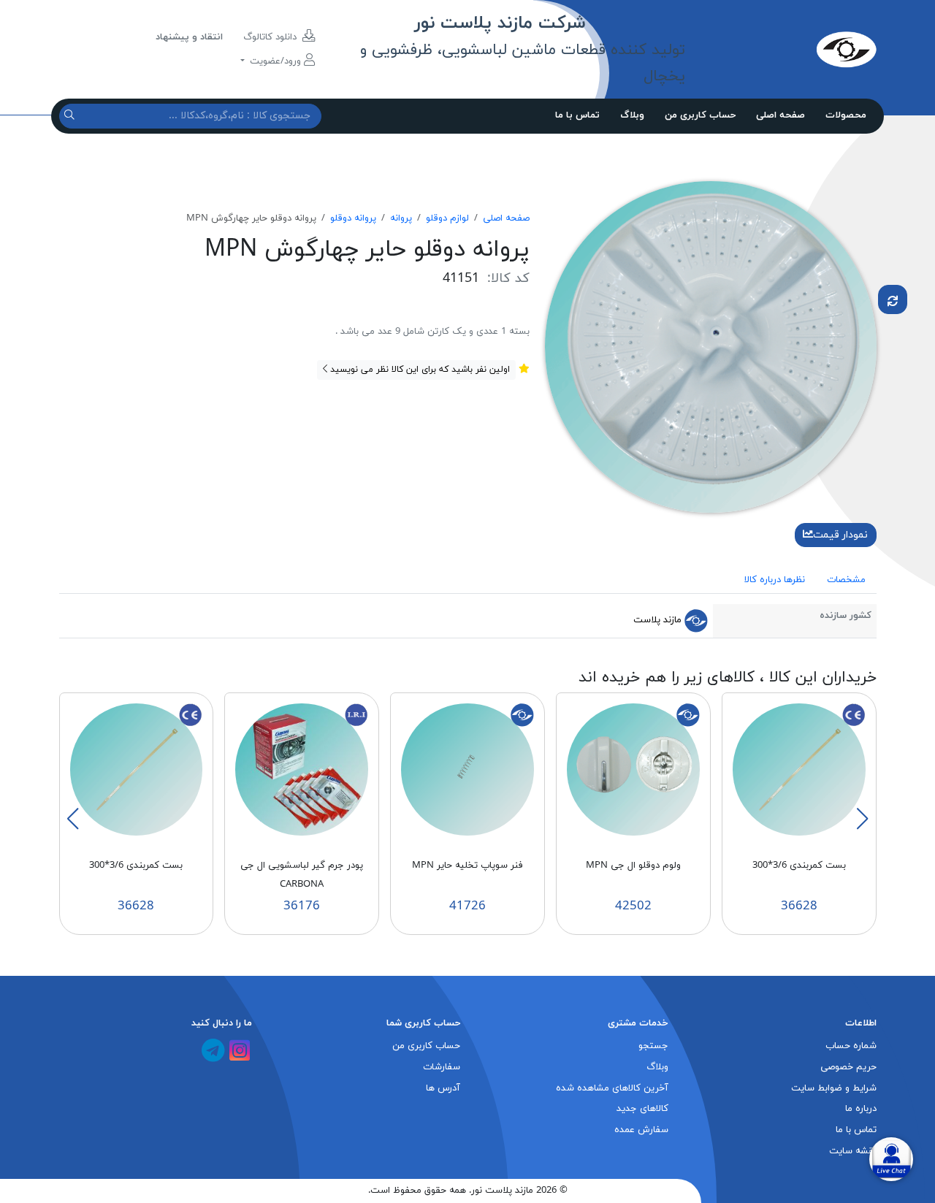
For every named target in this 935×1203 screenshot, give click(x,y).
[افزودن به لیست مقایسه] (892, 299)
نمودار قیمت (840, 535)
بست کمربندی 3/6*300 (799, 865)
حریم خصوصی (848, 1067)
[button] (862, 819)
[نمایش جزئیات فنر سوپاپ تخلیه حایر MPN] (467, 769)
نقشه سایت (853, 1151)
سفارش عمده (641, 1130)
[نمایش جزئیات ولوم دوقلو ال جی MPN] (633, 769)
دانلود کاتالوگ (271, 37)
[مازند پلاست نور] (781, 49)
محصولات (845, 115)
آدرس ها (443, 1088)
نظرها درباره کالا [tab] (774, 580)
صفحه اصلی (780, 115)
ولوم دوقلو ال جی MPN (633, 865)
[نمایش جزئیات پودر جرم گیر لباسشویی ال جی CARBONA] (301, 769)
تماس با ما (577, 115)
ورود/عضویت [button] (275, 61)
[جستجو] (71, 116)
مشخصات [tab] (846, 580)
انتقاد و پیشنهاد (189, 37)
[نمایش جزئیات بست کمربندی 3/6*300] (799, 769)
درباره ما (861, 1108)
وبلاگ (632, 115)
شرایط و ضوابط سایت (834, 1088)
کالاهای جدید (642, 1108)
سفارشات (441, 1067)
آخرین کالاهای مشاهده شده (612, 1088)
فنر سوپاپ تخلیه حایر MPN (467, 865)
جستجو (653, 1046)
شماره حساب (851, 1046)
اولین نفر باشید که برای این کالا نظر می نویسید (418, 369)
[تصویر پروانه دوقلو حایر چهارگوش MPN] (711, 346)
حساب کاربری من (700, 115)
